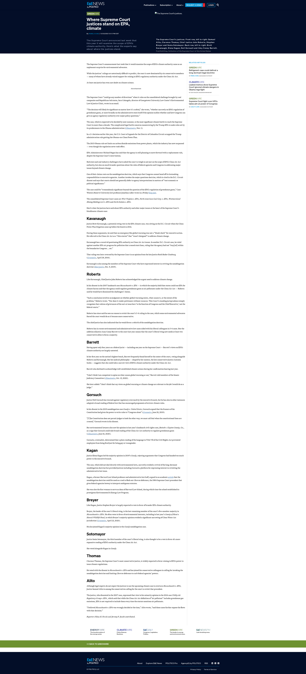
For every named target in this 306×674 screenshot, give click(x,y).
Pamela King (94, 33)
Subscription (165, 5)
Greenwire (91, 257)
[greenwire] (195, 67)
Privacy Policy (195, 669)
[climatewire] (197, 82)
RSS (206, 663)
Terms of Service (210, 669)
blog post (152, 193)
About (179, 5)
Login (211, 5)
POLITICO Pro (172, 663)
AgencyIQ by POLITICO (191, 663)
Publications (149, 5)
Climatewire (131, 128)
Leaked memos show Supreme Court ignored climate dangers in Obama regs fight (204, 87)
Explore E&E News (154, 663)
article (170, 477)
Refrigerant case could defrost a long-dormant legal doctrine (203, 71)
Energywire (99, 267)
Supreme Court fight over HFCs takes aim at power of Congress (203, 102)
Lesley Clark (195, 107)
